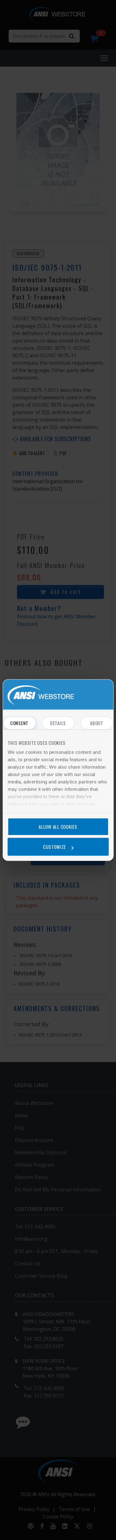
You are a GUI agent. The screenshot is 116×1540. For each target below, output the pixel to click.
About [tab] (96, 723)
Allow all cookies (58, 826)
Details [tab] (58, 723)
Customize (54, 846)
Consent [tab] (19, 723)
